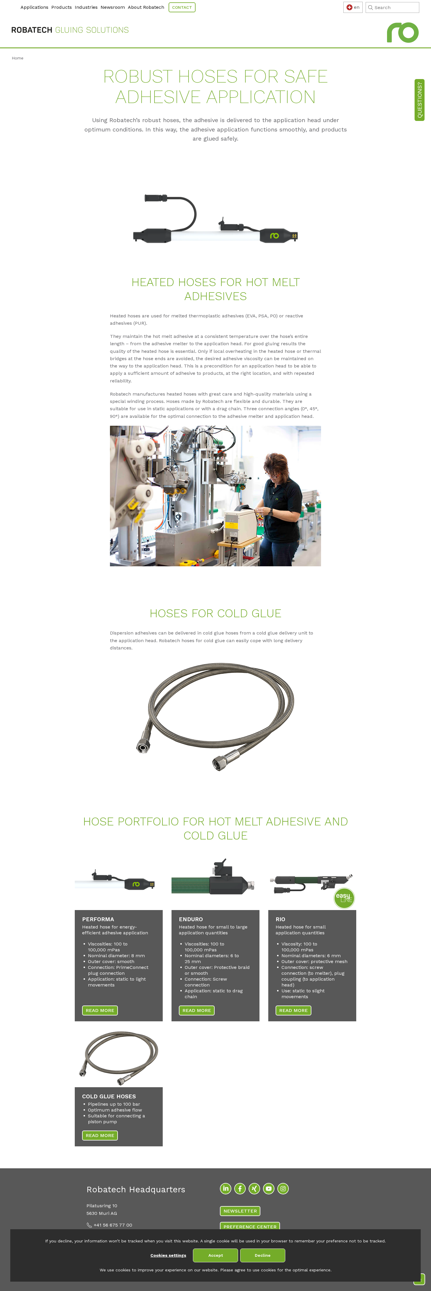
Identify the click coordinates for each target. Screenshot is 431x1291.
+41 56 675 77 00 (113, 1225)
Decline (263, 1255)
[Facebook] (240, 1188)
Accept (215, 1255)
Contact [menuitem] (182, 7)
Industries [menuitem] (86, 7)
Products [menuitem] (61, 7)
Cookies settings (168, 1255)
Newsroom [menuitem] (113, 7)
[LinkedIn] (225, 1188)
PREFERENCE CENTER (249, 1227)
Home (17, 58)
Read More (100, 1010)
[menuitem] (12, 3)
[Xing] (254, 1188)
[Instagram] (283, 1188)
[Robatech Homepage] (70, 31)
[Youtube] (268, 1188)
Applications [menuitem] (34, 7)
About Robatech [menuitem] (146, 7)
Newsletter (240, 1211)
